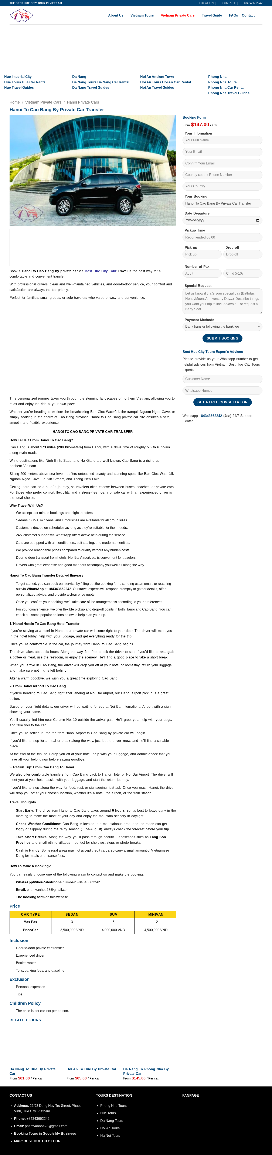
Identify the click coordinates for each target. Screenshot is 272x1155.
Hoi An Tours (110, 1128)
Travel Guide (212, 15)
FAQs (233, 15)
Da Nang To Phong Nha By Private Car (146, 1071)
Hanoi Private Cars (83, 102)
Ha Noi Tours (110, 1135)
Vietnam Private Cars (178, 15)
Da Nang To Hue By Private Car (32, 1071)
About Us (115, 15)
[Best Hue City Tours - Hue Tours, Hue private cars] (27, 15)
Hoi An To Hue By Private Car (91, 1069)
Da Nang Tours (111, 1121)
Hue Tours (108, 1113)
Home (15, 102)
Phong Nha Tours (113, 1105)
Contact (248, 15)
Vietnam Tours (142, 15)
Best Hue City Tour (100, 271)
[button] (15, 220)
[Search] (260, 15)
